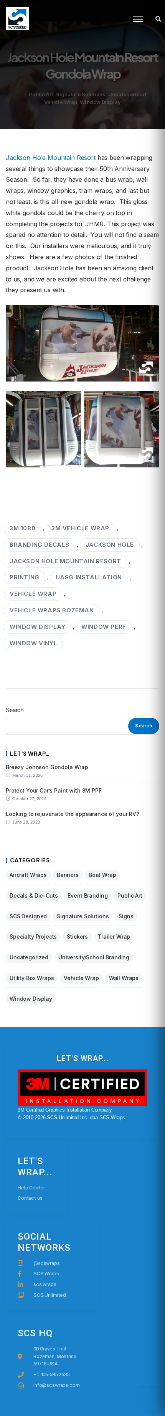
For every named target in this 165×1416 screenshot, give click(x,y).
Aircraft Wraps (28, 875)
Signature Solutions (81, 94)
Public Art (41, 94)
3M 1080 (22, 528)
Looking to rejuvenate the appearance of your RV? (72, 814)
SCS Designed (28, 916)
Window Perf (103, 626)
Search (14, 710)
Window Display (100, 102)
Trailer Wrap (114, 936)
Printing (25, 577)
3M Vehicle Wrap (80, 528)
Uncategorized (127, 94)
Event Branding (87, 895)
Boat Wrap (102, 875)
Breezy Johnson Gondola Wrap (47, 767)
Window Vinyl (33, 643)
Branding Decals (39, 544)
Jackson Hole (110, 544)
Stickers (77, 936)
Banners (68, 875)
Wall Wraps (124, 978)
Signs (126, 916)
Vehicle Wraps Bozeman (52, 610)
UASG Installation (89, 577)
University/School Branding (93, 957)
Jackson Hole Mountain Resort (51, 157)
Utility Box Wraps (32, 978)
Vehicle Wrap (61, 102)
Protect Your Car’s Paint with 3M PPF (54, 790)
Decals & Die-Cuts (34, 895)
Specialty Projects (33, 936)
